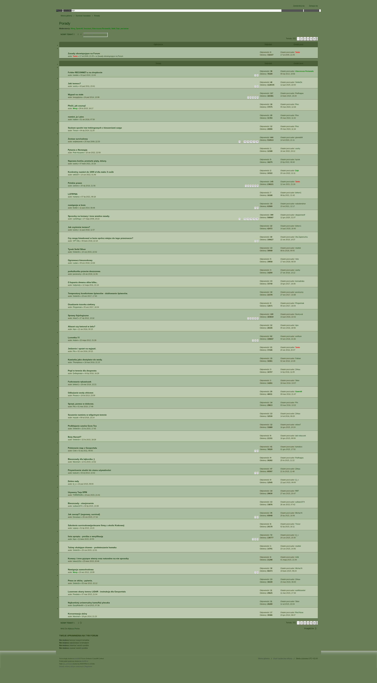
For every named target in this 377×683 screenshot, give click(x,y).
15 (248, 141)
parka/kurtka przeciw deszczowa (84, 271)
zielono (76, 186)
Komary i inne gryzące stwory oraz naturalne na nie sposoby (98, 558)
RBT (297, 491)
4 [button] (308, 38)
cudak (75, 263)
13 (248, 219)
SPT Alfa (76, 241)
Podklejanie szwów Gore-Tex (82, 426)
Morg (73, 29)
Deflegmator (78, 373)
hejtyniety (77, 285)
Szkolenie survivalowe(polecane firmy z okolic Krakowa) (96, 525)
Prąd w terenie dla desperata (82, 370)
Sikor (297, 380)
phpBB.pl (85, 661)
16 (251, 141)
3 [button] (304, 38)
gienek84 (299, 137)
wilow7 (298, 425)
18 (257, 141)
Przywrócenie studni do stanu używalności (89, 470)
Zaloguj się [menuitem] (313, 6)
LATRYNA (72, 194)
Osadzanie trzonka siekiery (81, 304)
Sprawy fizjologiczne (78, 315)
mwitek (75, 75)
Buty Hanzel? (74, 437)
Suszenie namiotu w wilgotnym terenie (87, 415)
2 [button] (301, 38)
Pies (297, 104)
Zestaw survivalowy (78, 139)
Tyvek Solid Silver (77, 249)
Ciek (75, 451)
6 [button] (314, 38)
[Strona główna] (188, 10)
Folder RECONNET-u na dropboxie (85, 72)
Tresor (75, 131)
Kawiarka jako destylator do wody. (85, 359)
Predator (76, 594)
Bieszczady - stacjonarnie (81, 503)
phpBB (77, 658)
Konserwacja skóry (77, 613)
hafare (75, 119)
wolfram (298, 336)
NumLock (299, 314)
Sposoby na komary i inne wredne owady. (89, 216)
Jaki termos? (74, 83)
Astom (75, 340)
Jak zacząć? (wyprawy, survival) (84, 514)
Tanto (75, 56)
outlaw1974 (77, 506)
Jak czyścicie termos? (79, 227)
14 (245, 141)
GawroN (79, 29)
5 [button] (311, 38)
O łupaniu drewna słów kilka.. (82, 282)
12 (245, 219)
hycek (297, 160)
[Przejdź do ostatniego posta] (301, 52)
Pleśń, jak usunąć (77, 106)
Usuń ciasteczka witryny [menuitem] (282, 659)
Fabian (298, 358)
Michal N (298, 513)
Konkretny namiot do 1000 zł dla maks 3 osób (91, 172)
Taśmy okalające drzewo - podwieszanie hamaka (92, 547)
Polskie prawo (75, 183)
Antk (297, 557)
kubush (76, 473)
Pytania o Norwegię (77, 150)
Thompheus (77, 362)
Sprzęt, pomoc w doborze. (81, 404)
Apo (74, 329)
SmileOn (298, 82)
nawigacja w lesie (77, 205)
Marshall (76, 462)
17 (254, 141)
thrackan (87, 29)
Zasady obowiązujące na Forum (84, 53)
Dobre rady (73, 481)
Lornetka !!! (74, 337)
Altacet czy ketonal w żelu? (81, 326)
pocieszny (77, 274)
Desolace (77, 517)
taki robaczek (300, 436)
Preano (76, 395)
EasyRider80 (78, 605)
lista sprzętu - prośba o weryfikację (85, 536)
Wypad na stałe (75, 94)
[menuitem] (71, 666)
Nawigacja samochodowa (81, 569)
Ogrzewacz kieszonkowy (80, 260)
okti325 (76, 175)
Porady (64, 23)
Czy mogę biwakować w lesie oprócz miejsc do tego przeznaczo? (100, 238)
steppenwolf (300, 215)
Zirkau (297, 369)
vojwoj (75, 528)
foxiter (75, 208)
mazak (75, 418)
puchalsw (124, 29)
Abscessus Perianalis (101, 29)
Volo (297, 259)
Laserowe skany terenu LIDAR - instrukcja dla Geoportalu (97, 591)
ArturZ (75, 318)
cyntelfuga (77, 219)
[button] (317, 38)
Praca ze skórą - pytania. (80, 580)
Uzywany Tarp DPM (77, 492)
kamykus (298, 447)
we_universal (67, 664)
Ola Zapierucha (301, 237)
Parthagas (299, 93)
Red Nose (299, 612)
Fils (74, 351)
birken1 (298, 193)
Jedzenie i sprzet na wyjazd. (82, 348)
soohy (75, 86)
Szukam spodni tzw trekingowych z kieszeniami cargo (95, 128)
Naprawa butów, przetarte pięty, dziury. (87, 161)
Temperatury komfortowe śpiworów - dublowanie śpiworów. (98, 293)
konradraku (299, 281)
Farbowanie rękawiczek (79, 382)
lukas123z (77, 561)
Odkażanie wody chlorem (80, 393)
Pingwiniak (77, 307)
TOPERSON (78, 495)
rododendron (300, 204)
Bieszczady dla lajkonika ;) (81, 459)
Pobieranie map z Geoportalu (82, 448)
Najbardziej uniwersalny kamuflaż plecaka (89, 602)
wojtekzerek (77, 142)
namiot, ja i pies (76, 117)
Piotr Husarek (78, 153)
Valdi (113, 29)
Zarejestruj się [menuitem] (299, 6)
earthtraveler (300, 590)
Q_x (74, 484)
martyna (76, 197)
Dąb (118, 29)
